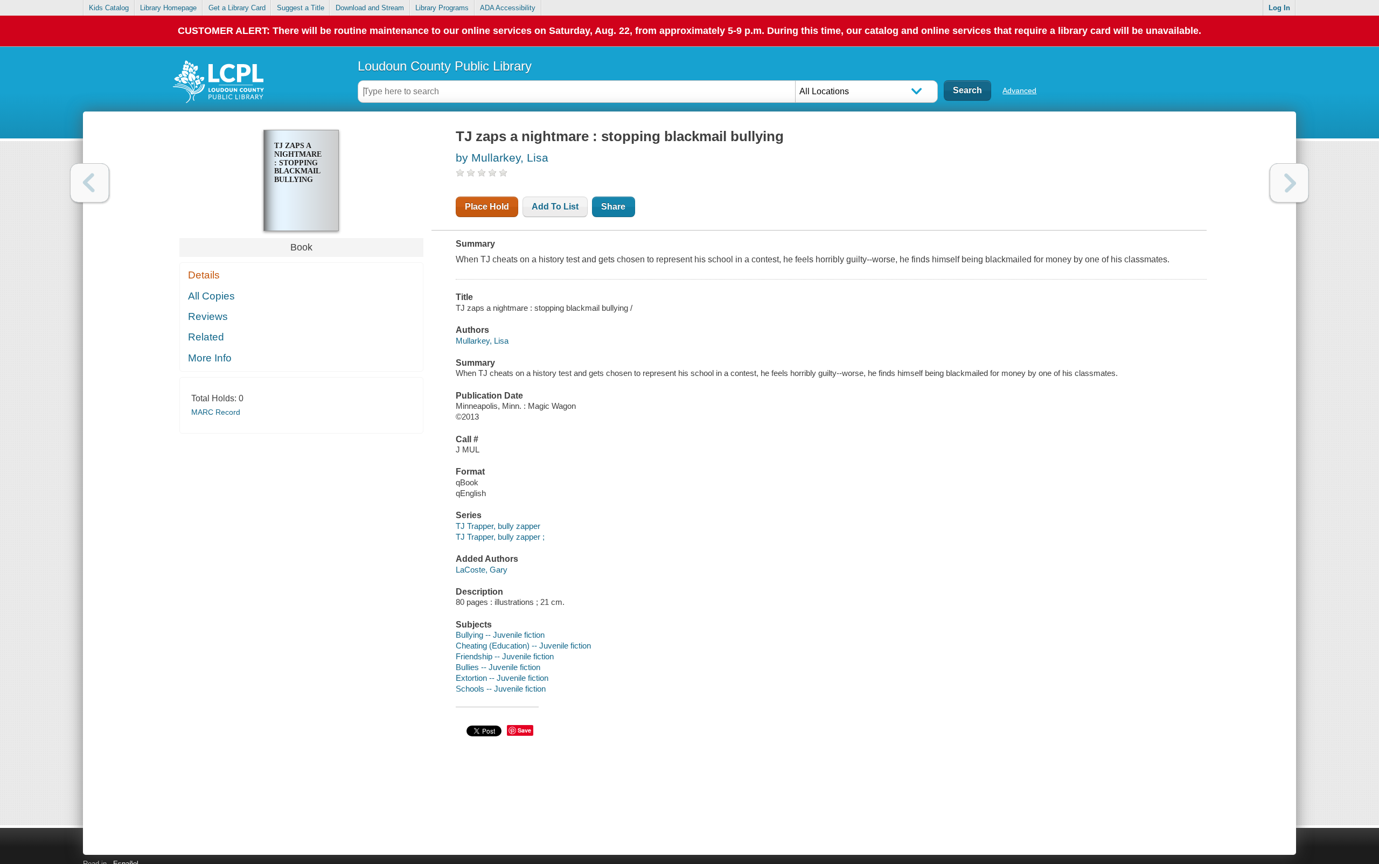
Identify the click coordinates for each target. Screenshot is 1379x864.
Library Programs (442, 8)
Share (613, 206)
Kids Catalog (109, 8)
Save (524, 730)
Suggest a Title (300, 8)
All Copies (211, 296)
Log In (1279, 8)
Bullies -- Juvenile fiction (498, 667)
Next (1289, 183)
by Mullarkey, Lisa (502, 157)
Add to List (555, 206)
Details (204, 275)
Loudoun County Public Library (445, 66)
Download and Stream (370, 8)
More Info (210, 358)
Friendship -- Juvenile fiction (505, 656)
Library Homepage (168, 8)
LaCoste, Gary (481, 569)
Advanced (1019, 90)
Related (206, 337)
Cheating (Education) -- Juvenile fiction (523, 645)
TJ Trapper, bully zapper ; (500, 536)
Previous (89, 183)
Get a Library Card (237, 8)
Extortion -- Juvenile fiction (502, 677)
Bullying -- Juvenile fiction (500, 634)
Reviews (208, 316)
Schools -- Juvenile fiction (501, 688)
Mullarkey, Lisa (482, 340)
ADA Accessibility (507, 8)
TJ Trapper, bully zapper (498, 526)
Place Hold (487, 206)
